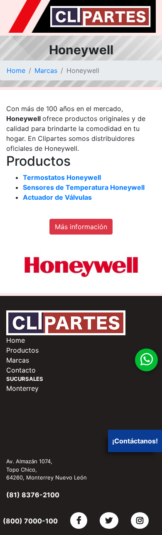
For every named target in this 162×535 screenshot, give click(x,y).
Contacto (21, 370)
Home (16, 70)
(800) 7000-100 (30, 521)
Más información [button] (81, 227)
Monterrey (22, 388)
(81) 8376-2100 (32, 495)
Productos (22, 350)
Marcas (45, 70)
